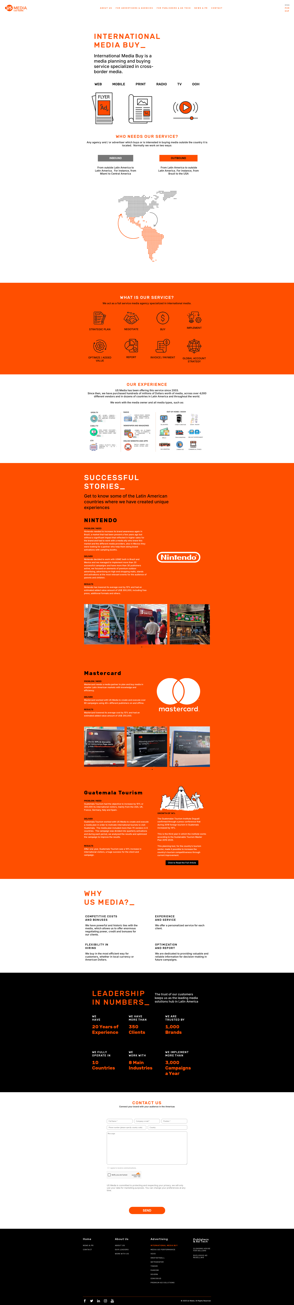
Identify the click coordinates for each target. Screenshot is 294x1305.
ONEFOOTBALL (158, 1258)
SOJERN (154, 1274)
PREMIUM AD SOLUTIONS (163, 1283)
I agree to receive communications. (123, 1168)
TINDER (154, 1266)
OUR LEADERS (122, 1250)
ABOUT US (120, 1245)
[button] (86, 621)
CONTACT (87, 1250)
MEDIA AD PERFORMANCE (163, 1250)
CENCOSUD (156, 1278)
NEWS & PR (88, 1245)
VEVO (153, 1254)
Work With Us (122, 1254)
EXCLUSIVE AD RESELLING (200, 1256)
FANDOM (155, 1270)
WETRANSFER (157, 1262)
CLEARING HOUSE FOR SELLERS (201, 1250)
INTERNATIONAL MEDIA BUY (164, 1245)
